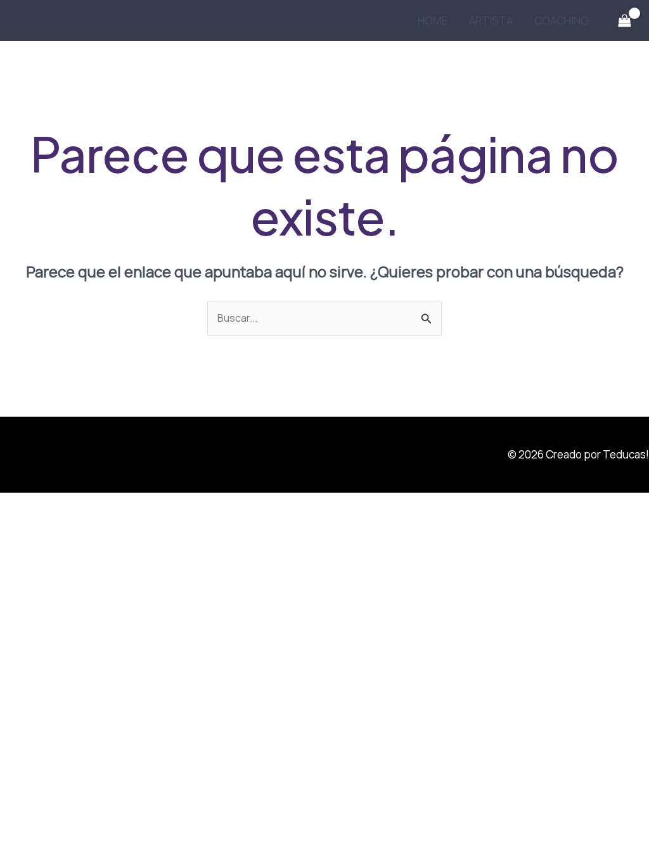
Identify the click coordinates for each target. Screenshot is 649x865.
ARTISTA (491, 20)
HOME (432, 20)
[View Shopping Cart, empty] (624, 21)
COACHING (561, 20)
